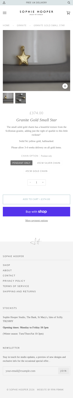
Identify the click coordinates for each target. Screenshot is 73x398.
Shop (6, 265)
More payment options (36, 220)
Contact (9, 275)
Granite (22, 25)
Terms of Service (16, 286)
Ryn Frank (57, 389)
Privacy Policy (14, 281)
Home (6, 25)
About (7, 270)
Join (63, 371)
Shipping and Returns (19, 291)
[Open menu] (8, 13)
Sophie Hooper (19, 389)
